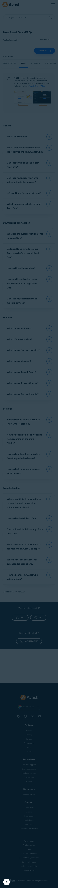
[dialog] (29, 444)
